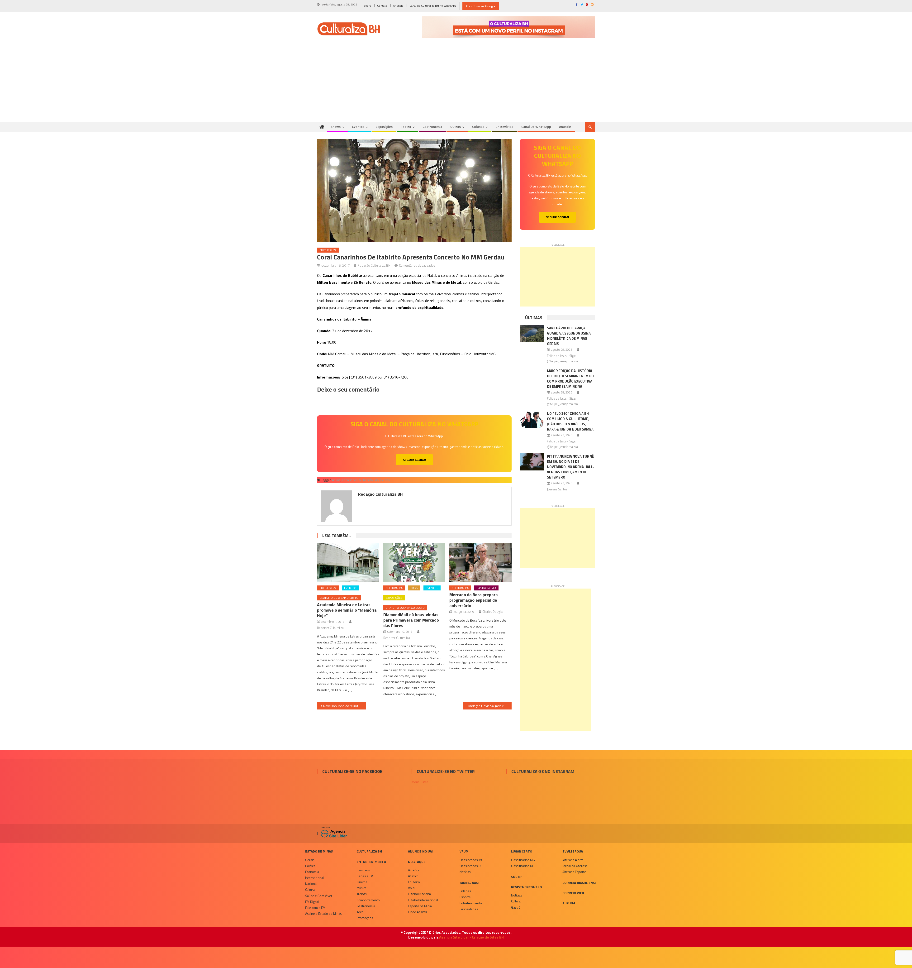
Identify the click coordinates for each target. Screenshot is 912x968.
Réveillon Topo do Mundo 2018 (344, 705)
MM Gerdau (382, 480)
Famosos (363, 869)
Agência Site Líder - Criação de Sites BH (471, 937)
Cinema (362, 881)
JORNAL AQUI (469, 882)
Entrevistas (504, 126)
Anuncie (398, 5)
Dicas (414, 588)
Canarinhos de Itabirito (357, 480)
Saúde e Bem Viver (318, 895)
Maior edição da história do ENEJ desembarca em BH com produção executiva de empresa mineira (570, 378)
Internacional (314, 877)
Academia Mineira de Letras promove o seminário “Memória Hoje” (347, 610)
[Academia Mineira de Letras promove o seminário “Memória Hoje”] (348, 562)
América (413, 869)
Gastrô (516, 907)
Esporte (465, 896)
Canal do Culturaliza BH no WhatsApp (432, 5)
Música (361, 887)
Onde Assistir (417, 911)
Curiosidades (469, 908)
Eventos (358, 126)
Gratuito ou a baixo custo (338, 597)
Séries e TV (365, 875)
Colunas (478, 126)
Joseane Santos (557, 489)
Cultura (310, 889)
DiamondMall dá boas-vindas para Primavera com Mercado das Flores (411, 620)
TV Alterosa (572, 851)
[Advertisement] (456, 86)
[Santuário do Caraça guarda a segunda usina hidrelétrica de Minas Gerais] (532, 333)
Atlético (413, 875)
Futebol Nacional (420, 893)
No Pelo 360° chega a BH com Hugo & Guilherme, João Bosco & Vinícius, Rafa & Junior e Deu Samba (570, 421)
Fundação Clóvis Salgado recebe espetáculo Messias (489, 705)
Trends (362, 893)
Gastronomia (432, 126)
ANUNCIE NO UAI (420, 851)
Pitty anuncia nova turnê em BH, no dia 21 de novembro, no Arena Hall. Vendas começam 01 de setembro (570, 467)
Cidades (465, 890)
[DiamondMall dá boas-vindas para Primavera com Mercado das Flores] (414, 562)
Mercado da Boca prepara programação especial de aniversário (473, 600)
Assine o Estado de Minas (323, 913)
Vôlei (411, 887)
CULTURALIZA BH (369, 851)
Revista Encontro (526, 886)
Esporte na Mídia (420, 905)
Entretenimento (371, 861)
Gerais (309, 859)
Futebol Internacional (423, 899)
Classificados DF (471, 865)
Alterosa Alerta (572, 859)
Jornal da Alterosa (575, 865)
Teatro (406, 126)
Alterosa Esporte (574, 871)
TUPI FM (568, 903)
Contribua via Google (480, 6)
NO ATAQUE (416, 861)
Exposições (384, 126)
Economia (312, 871)
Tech (360, 911)
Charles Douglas (492, 611)
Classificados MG (471, 859)
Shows (336, 126)
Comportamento (368, 899)
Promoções (365, 917)
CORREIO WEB (573, 892)
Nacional (311, 883)
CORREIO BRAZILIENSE (579, 882)
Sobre (367, 5)
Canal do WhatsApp (536, 126)
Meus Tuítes (420, 781)
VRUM (464, 851)
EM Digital (312, 901)
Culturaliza (327, 250)
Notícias (465, 871)
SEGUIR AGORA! (414, 459)
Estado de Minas (319, 851)
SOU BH (516, 876)
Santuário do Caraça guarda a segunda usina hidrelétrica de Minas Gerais (569, 335)
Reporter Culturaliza (330, 627)
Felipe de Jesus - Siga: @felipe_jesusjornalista (562, 358)
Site (345, 377)
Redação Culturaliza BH (373, 265)
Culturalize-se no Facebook (352, 771)
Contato (382, 5)
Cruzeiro (414, 881)
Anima (336, 480)
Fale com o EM (315, 907)
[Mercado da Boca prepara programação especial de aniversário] (480, 562)
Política (310, 865)
